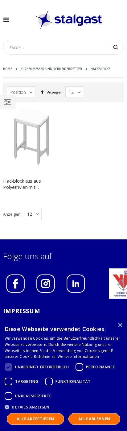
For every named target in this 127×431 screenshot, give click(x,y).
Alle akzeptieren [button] (35, 418)
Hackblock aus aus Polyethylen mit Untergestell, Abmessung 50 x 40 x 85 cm (29, 184)
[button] (63, 407)
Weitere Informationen (78, 356)
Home (7, 69)
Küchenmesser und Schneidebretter (51, 68)
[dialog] (63, 375)
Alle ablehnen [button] (94, 418)
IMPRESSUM (21, 311)
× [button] (120, 325)
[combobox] (63, 47)
